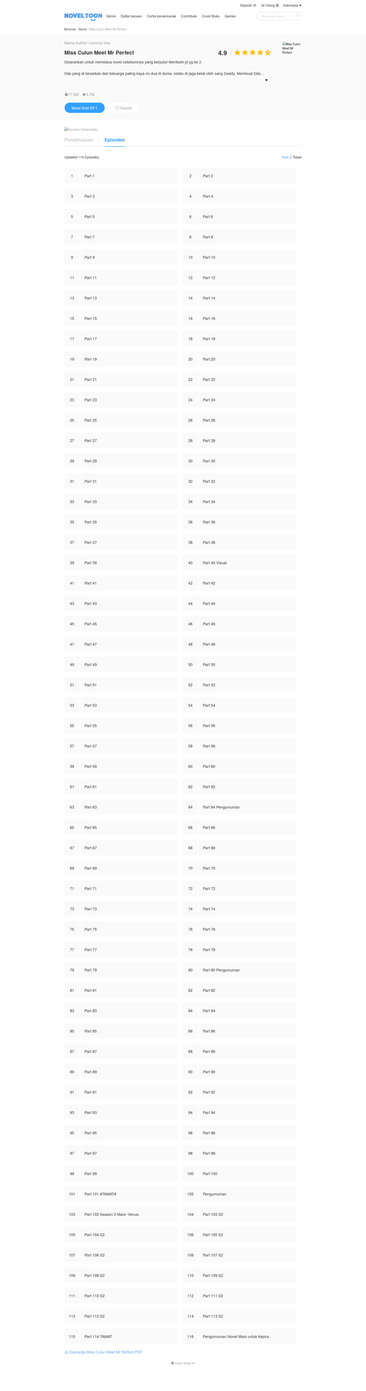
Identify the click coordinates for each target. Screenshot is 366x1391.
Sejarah (248, 5)
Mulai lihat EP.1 (85, 108)
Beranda (70, 29)
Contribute (189, 16)
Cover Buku (211, 16)
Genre (111, 16)
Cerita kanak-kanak (161, 16)
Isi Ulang (270, 5)
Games (230, 16)
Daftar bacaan (131, 16)
